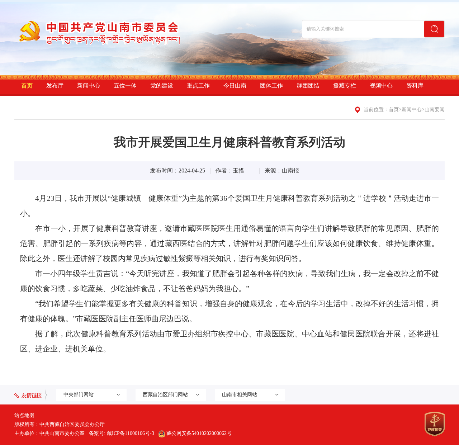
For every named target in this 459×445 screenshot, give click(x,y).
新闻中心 (88, 85)
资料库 (414, 85)
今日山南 (234, 85)
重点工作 (198, 85)
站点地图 (24, 415)
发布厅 (54, 85)
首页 (27, 85)
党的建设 (161, 85)
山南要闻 (435, 109)
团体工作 (271, 85)
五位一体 (125, 85)
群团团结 (308, 85)
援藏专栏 (344, 85)
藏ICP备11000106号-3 (130, 433)
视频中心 (381, 85)
